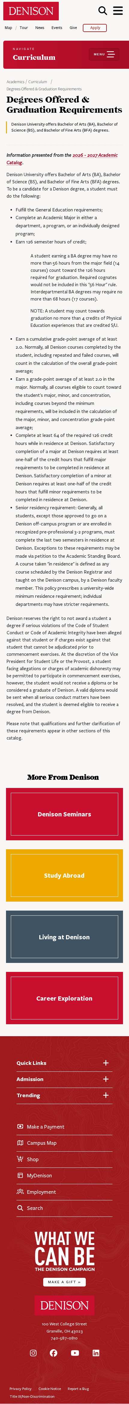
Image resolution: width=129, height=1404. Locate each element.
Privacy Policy (21, 1388)
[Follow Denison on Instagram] (33, 1353)
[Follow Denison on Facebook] (53, 1353)
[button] (102, 10)
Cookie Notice (49, 1388)
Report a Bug (78, 1388)
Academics (16, 82)
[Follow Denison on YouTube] (75, 1353)
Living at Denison (64, 937)
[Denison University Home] (64, 1314)
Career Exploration (64, 998)
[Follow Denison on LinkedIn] (96, 1353)
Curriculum (37, 82)
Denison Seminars (64, 814)
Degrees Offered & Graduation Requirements (44, 89)
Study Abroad (64, 875)
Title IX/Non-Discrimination (32, 1396)
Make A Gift (64, 1282)
